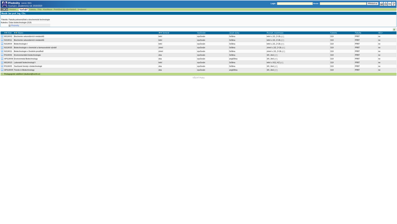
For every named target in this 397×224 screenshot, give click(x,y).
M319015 (8, 62)
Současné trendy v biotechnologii (28, 66)
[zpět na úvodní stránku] (382, 4)
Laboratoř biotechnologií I (25, 62)
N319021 (8, 51)
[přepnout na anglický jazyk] (390, 4)
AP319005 (8, 70)
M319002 (8, 36)
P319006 (8, 55)
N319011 (8, 40)
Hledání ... (13, 9)
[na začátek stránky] (2, 74)
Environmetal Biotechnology (26, 59)
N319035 (8, 48)
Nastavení (82, 9)
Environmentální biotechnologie (27, 55)
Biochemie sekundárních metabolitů (29, 36)
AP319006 (8, 59)
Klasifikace (47, 9)
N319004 (8, 44)
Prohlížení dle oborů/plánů (65, 9)
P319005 (8, 66)
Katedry (32, 9)
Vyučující (24, 10)
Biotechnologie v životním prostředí (28, 51)
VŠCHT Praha (199, 78)
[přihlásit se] (386, 4)
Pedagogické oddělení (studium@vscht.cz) (22, 74)
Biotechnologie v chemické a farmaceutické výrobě (35, 48)
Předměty (15, 25)
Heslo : (316, 3)
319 (332, 36)
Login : (274, 3)
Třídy (39, 9)
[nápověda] (394, 4)
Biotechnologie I (21, 44)
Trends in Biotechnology (24, 70)
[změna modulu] (7, 9)
